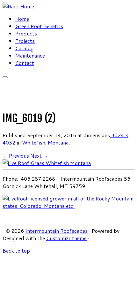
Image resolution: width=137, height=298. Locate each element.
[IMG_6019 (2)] (47, 163)
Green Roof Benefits (39, 26)
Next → (39, 155)
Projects (25, 40)
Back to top (16, 250)
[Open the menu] (5, 77)
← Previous (16, 155)
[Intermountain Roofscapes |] (18, 6)
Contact (24, 63)
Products (26, 33)
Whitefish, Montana (44, 142)
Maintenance (30, 55)
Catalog (24, 48)
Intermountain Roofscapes (56, 230)
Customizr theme (66, 238)
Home (22, 18)
